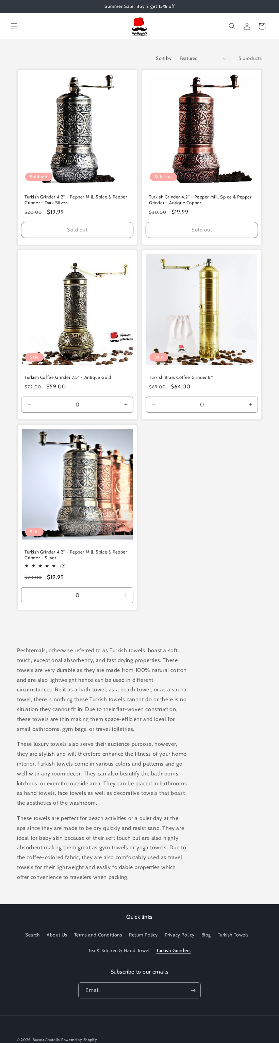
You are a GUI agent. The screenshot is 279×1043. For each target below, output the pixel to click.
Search (32, 935)
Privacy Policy (180, 935)
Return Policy (143, 935)
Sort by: (164, 58)
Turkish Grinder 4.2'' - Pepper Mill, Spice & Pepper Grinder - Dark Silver (75, 199)
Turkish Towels (233, 935)
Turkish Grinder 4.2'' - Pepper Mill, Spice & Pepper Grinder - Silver (75, 554)
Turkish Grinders (173, 950)
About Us (57, 935)
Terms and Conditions (98, 935)
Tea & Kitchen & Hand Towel (119, 950)
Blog (206, 935)
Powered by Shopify (79, 1039)
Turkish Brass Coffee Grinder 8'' (181, 377)
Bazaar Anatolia (46, 1039)
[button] (14, 26)
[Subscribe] (192, 990)
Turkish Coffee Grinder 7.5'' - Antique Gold (67, 377)
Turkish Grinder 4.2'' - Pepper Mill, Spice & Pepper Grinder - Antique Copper (200, 199)
